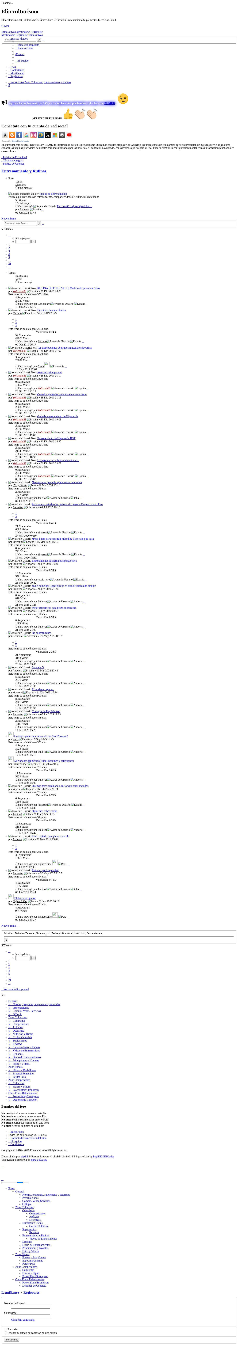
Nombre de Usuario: (15, 1303)
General (19, 1191)
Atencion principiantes (49, 372)
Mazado (17, 313)
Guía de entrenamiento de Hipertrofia (57, 416)
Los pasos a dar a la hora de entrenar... (58, 460)
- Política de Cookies (12, 163)
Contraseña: (10, 1312)
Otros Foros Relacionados (29, 1279)
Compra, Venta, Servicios (36, 1200)
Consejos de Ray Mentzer (46, 711)
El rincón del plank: (25, 898)
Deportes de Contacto (34, 1285)
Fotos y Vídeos (30, 1251)
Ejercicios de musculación (51, 310)
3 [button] (9, 251)
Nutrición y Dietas (32, 1222)
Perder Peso (28, 1263)
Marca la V (38, 667)
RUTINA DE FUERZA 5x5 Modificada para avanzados (68, 288)
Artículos (34, 1216)
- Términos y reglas (12, 160)
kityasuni (43, 532)
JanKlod (42, 497)
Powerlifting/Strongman (35, 1282)
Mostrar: (9, 933)
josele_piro (44, 579)
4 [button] (9, 254)
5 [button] (9, 257)
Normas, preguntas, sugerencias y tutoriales (46, 1194)
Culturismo (28, 1210)
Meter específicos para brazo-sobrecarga (54, 607)
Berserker (18, 507)
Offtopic (27, 1204)
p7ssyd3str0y (20, 485)
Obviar (5, 25)
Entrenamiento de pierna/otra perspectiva (54, 560)
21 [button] (9, 263)
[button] (9, 234)
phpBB (25, 1156)
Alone (41, 366)
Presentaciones (30, 1197)
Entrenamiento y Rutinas (23, 171)
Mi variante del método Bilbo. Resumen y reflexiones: (44, 760)
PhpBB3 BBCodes (103, 1156)
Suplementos (29, 1229)
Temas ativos (8, 31)
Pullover (17, 563)
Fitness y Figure (31, 1273)
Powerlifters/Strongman (35, 1276)
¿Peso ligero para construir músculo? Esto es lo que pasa (63, 538)
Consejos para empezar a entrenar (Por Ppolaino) (41, 736)
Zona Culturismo (24, 1207)
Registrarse (36, 31)
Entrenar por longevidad (45, 870)
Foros (11, 1188)
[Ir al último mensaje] (87, 303)
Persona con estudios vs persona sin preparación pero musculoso (67, 504)
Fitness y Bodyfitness (34, 1257)
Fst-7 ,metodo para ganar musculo (50, 836)
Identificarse (23, 31)
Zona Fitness (22, 1254)
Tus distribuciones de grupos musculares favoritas (64, 347)
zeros (15, 739)
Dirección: (80, 933)
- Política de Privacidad (14, 157)
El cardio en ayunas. (43, 689)
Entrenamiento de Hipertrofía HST (56, 438)
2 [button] (9, 247)
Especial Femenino (32, 1260)
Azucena (24, 209)
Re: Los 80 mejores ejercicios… (74, 206)
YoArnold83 (19, 291)
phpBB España (38, 1159)
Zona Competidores (26, 1266)
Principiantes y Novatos (35, 1248)
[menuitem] (27, 44)
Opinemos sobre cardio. (45, 811)
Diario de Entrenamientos (36, 1244)
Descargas (35, 1219)
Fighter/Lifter (20, 763)
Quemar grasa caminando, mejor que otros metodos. (60, 785)
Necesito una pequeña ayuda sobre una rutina (57, 482)
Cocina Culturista (38, 1226)
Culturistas (28, 1269)
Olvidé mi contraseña (22, 1319)
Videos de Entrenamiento (53, 193)
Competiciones (37, 1213)
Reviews (34, 1232)
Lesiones (27, 1241)
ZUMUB (109, 103)
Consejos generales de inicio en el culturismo (62, 394)
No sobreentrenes (41, 632)
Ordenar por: (43, 933)
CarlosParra (44, 303)
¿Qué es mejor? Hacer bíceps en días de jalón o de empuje (64, 585)
